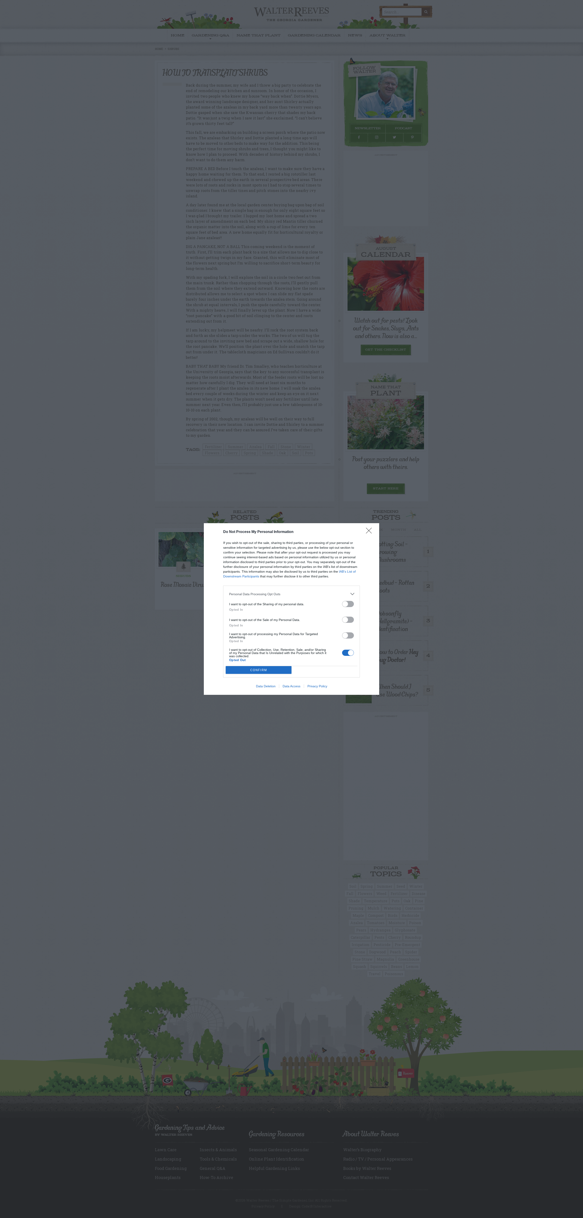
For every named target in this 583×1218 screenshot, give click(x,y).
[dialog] (291, 609)
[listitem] (291, 594)
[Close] (370, 532)
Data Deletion (266, 686)
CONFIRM (258, 670)
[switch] (348, 604)
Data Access (291, 686)
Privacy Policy (317, 686)
